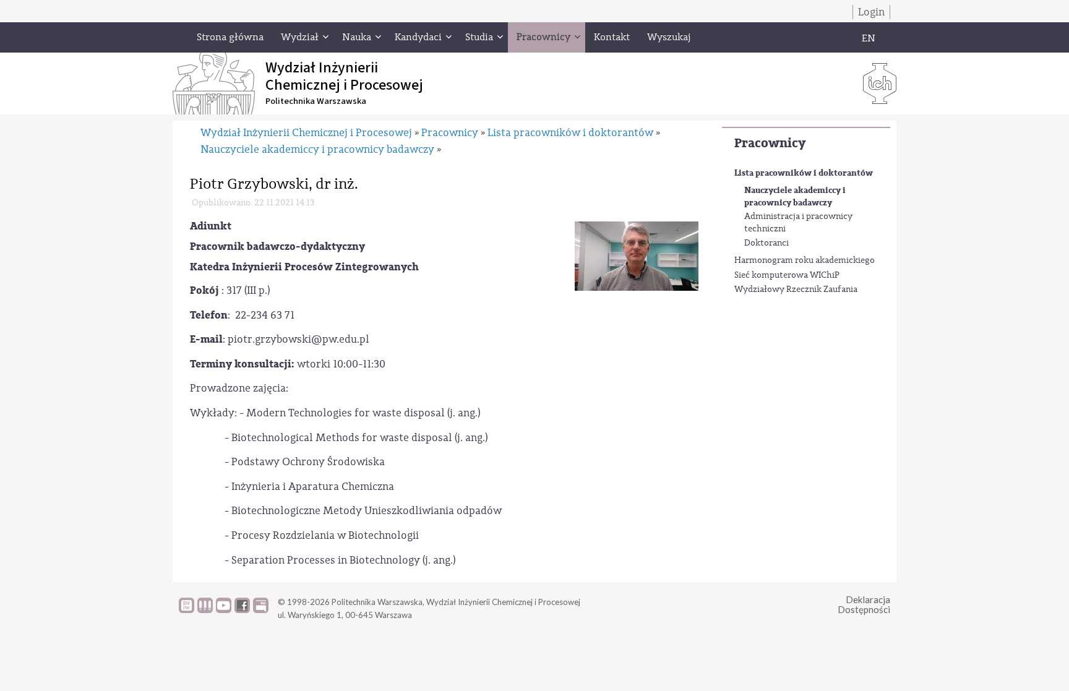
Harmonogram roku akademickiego (804, 260)
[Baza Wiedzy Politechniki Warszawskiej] (186, 610)
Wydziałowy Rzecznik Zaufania (795, 289)
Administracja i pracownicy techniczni (798, 222)
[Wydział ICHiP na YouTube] (223, 610)
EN (868, 38)
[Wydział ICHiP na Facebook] (242, 610)
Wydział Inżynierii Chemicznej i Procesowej (306, 132)
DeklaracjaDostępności (864, 605)
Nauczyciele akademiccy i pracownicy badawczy (795, 196)
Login (871, 12)
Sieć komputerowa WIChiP (786, 275)
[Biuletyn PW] (205, 610)
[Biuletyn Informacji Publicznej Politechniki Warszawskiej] (260, 610)
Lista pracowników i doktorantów (803, 173)
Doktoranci (766, 243)
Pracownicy (769, 143)
